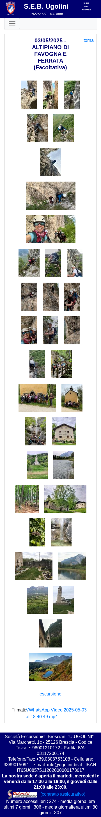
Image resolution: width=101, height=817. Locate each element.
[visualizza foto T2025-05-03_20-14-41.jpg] (37, 600)
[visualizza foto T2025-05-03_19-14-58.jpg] (64, 431)
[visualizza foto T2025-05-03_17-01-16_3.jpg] (71, 94)
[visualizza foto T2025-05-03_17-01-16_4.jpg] (37, 128)
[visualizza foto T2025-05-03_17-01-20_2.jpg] (37, 364)
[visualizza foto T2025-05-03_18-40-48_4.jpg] (35, 431)
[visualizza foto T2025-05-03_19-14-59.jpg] (63, 465)
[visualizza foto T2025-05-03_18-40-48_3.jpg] (72, 398)
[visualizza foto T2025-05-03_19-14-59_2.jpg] (27, 499)
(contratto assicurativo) (63, 794)
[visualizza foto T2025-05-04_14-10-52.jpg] (50, 667)
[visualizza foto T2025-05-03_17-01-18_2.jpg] (50, 296)
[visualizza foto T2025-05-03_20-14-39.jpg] (61, 532)
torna (89, 40)
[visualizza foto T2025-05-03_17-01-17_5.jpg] (53, 263)
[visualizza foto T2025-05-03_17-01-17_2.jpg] (50, 195)
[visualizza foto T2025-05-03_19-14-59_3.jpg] (65, 499)
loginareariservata (86, 6)
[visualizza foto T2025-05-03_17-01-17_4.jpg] (29, 263)
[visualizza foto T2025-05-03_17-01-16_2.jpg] (50, 94)
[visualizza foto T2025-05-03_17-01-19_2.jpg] (50, 330)
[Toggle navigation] (12, 23)
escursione (50, 694)
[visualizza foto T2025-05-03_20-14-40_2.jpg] (72, 566)
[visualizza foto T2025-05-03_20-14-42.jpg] (50, 633)
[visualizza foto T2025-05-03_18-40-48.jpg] (61, 364)
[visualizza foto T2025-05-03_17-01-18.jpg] (29, 296)
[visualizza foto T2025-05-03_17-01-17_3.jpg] (50, 229)
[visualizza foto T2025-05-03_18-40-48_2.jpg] (37, 398)
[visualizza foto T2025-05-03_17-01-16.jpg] (29, 94)
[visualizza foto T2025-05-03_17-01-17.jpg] (50, 162)
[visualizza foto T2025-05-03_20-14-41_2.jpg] (63, 600)
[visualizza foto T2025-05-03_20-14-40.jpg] (33, 566)
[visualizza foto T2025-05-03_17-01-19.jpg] (29, 330)
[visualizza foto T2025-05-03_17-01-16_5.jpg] (63, 128)
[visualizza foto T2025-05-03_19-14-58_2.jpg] (37, 465)
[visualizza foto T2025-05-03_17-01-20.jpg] (72, 330)
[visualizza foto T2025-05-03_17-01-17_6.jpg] (74, 263)
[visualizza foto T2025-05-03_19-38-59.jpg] (37, 532)
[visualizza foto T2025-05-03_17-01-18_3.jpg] (72, 296)
